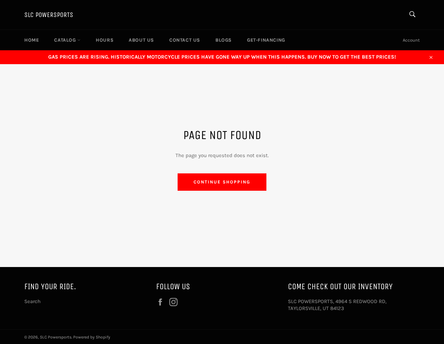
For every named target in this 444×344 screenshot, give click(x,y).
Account (411, 40)
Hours (104, 40)
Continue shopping (222, 181)
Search (32, 301)
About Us (141, 40)
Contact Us (184, 40)
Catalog (65, 40)
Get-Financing (266, 40)
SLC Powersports (48, 15)
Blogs (223, 40)
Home (31, 40)
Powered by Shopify (91, 337)
